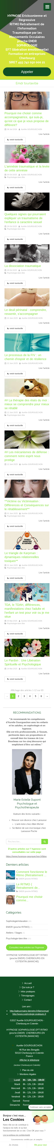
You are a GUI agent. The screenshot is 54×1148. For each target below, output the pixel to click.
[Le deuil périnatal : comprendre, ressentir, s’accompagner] (27, 297)
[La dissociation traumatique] (27, 253)
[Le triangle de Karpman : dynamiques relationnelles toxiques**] (27, 540)
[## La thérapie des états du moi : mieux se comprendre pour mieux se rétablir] (27, 388)
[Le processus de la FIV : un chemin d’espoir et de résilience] (27, 342)
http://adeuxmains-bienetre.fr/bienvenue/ (29, 1011)
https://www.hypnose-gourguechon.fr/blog (26, 856)
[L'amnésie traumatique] (27, 154)
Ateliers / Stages (14, 932)
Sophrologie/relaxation (17, 921)
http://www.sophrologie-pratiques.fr (29, 1014)
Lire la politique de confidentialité (16, 1135)
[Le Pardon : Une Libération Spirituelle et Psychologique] (27, 648)
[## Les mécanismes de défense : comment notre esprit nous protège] (27, 439)
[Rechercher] (44, 841)
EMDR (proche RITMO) (18, 927)
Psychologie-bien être (16, 938)
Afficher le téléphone (29, 1060)
